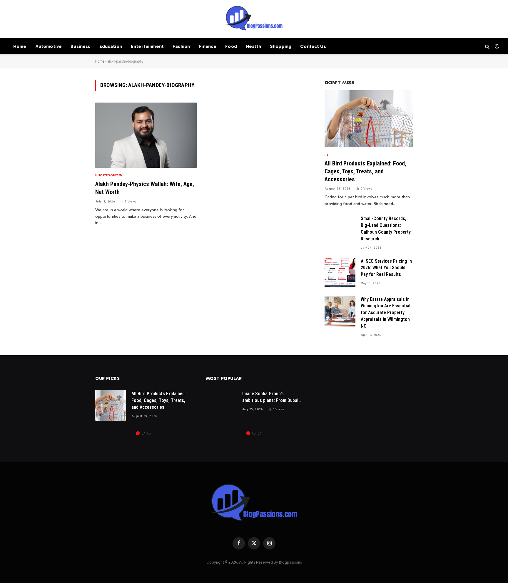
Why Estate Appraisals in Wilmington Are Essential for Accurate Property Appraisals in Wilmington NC (385, 312)
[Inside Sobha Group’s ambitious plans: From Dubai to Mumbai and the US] (221, 405)
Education (110, 46)
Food (231, 46)
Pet (327, 155)
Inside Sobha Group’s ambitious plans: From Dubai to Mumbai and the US (270, 397)
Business (80, 46)
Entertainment (147, 46)
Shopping (280, 46)
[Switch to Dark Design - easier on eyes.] (496, 46)
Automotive (48, 46)
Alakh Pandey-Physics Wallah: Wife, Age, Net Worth (144, 187)
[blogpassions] (254, 19)
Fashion (181, 46)
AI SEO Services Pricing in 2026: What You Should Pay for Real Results (386, 267)
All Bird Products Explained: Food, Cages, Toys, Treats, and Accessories (365, 171)
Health (253, 46)
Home (19, 46)
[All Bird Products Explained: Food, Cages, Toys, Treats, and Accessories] (369, 118)
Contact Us (313, 46)
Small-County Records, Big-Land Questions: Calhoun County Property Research (386, 229)
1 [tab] (138, 433)
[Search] (487, 46)
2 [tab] (143, 433)
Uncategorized (108, 175)
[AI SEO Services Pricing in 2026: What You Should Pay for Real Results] (340, 272)
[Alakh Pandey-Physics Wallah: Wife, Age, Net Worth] (146, 135)
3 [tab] (149, 433)
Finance (207, 46)
